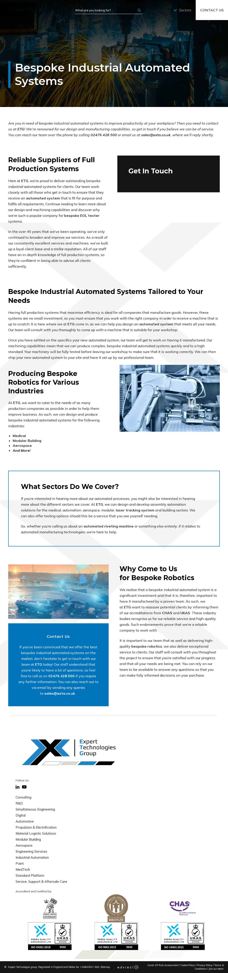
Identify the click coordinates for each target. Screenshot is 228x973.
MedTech (23, 869)
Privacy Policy (204, 965)
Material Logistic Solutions (36, 833)
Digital (21, 815)
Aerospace (24, 845)
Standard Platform (30, 875)
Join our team (216, 968)
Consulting (23, 797)
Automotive (25, 821)
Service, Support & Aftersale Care (41, 881)
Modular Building (28, 839)
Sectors (185, 10)
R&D (19, 803)
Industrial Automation (32, 857)
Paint (20, 863)
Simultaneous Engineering (35, 809)
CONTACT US (212, 10)
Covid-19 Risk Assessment (163, 965)
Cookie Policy (188, 965)
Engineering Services (31, 851)
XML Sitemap (102, 967)
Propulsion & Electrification (36, 827)
